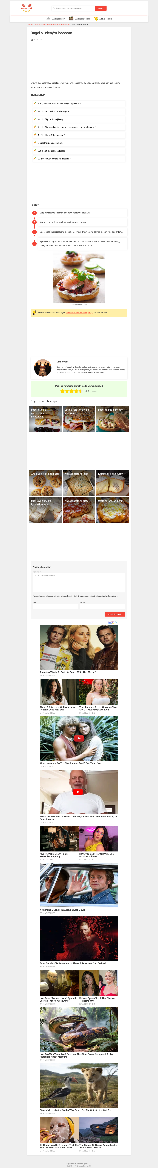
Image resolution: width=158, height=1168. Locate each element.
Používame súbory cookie (83, 1166)
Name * (35, 603)
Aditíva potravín (105, 19)
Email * (82, 603)
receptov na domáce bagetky (79, 312)
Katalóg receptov (58, 19)
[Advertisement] (79, 58)
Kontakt (69, 1166)
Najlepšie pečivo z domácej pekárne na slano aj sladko (52, 24)
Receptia (30, 24)
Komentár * (37, 572)
